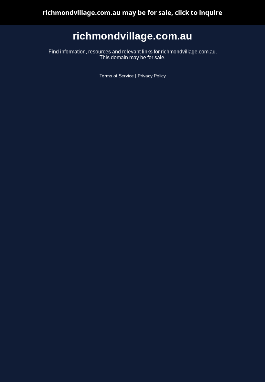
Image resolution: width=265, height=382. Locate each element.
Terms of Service (117, 75)
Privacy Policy (152, 75)
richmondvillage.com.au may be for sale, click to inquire (132, 12)
